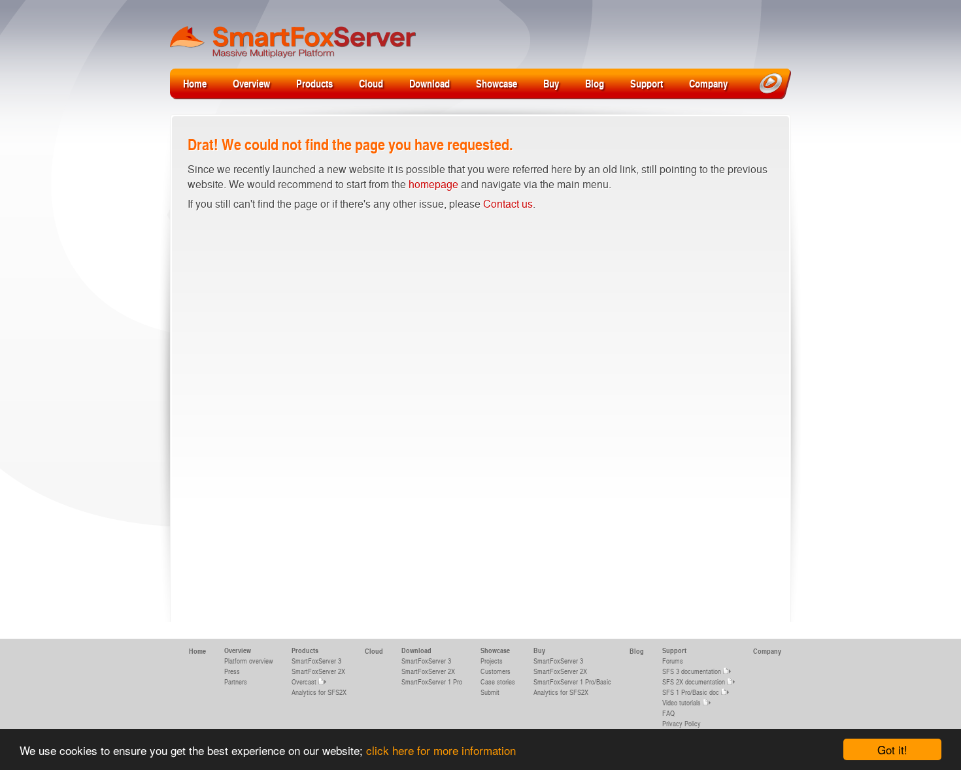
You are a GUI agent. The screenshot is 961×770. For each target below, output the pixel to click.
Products (314, 83)
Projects (491, 661)
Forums (672, 661)
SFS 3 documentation (691, 671)
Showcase (496, 83)
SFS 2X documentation (693, 681)
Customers (495, 671)
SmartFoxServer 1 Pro (431, 681)
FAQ (668, 713)
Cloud (371, 83)
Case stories (497, 681)
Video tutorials (681, 702)
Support (646, 83)
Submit (489, 692)
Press (232, 671)
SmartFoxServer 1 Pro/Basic (572, 681)
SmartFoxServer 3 (316, 661)
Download (429, 83)
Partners (235, 681)
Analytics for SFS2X (319, 692)
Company (708, 83)
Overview (251, 83)
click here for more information (441, 750)
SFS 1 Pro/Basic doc (690, 692)
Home (195, 83)
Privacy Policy (681, 723)
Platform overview (248, 661)
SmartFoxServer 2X (318, 671)
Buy (551, 83)
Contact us (508, 203)
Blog (594, 83)
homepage (433, 183)
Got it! (892, 749)
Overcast (304, 681)
